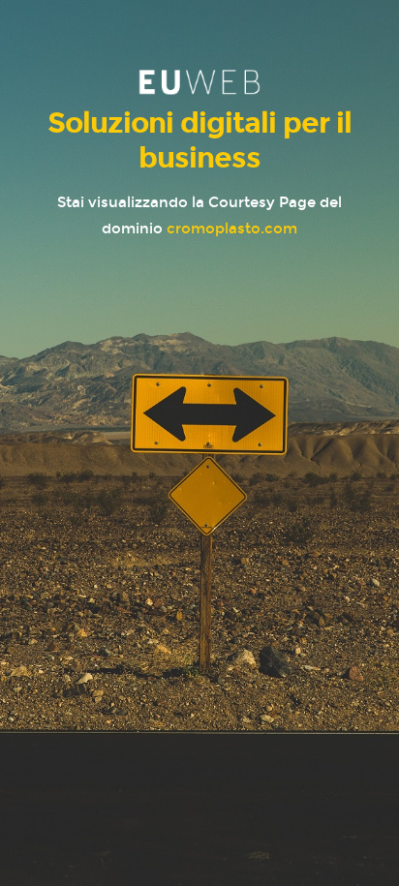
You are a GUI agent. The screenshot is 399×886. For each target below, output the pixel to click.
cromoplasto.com (232, 228)
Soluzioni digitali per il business (199, 140)
